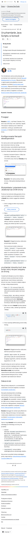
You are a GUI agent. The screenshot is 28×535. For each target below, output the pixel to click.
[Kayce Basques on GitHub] (10, 71)
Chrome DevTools (13, 6)
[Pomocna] (18, 29)
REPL (8, 121)
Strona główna (4, 24)
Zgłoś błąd (3, 492)
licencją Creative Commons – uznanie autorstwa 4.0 (13, 473)
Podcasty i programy (6, 508)
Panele (4, 26)
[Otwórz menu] (2, 2)
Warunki (3, 528)
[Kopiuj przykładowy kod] (25, 313)
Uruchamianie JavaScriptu (8, 390)
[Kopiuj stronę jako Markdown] (7, 39)
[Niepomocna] (20, 29)
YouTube (3, 517)
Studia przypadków (5, 503)
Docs (3, 6)
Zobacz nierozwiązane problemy (9, 494)
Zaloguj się (23, 1)
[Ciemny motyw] (23, 313)
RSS (2, 521)
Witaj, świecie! (11, 209)
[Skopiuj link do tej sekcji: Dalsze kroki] (12, 381)
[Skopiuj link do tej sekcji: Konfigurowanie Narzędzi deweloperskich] (15, 139)
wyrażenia (4, 130)
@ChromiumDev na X (6, 514)
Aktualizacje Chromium (6, 501)
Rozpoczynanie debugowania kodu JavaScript (13, 92)
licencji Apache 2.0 (20, 475)
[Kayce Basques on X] (8, 71)
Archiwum (3, 505)
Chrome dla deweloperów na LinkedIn (10, 519)
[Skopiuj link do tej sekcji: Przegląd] (9, 117)
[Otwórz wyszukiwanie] (15, 2)
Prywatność (9, 528)
